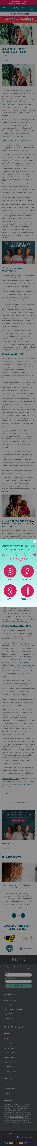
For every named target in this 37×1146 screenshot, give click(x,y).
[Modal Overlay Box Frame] (18, 573)
